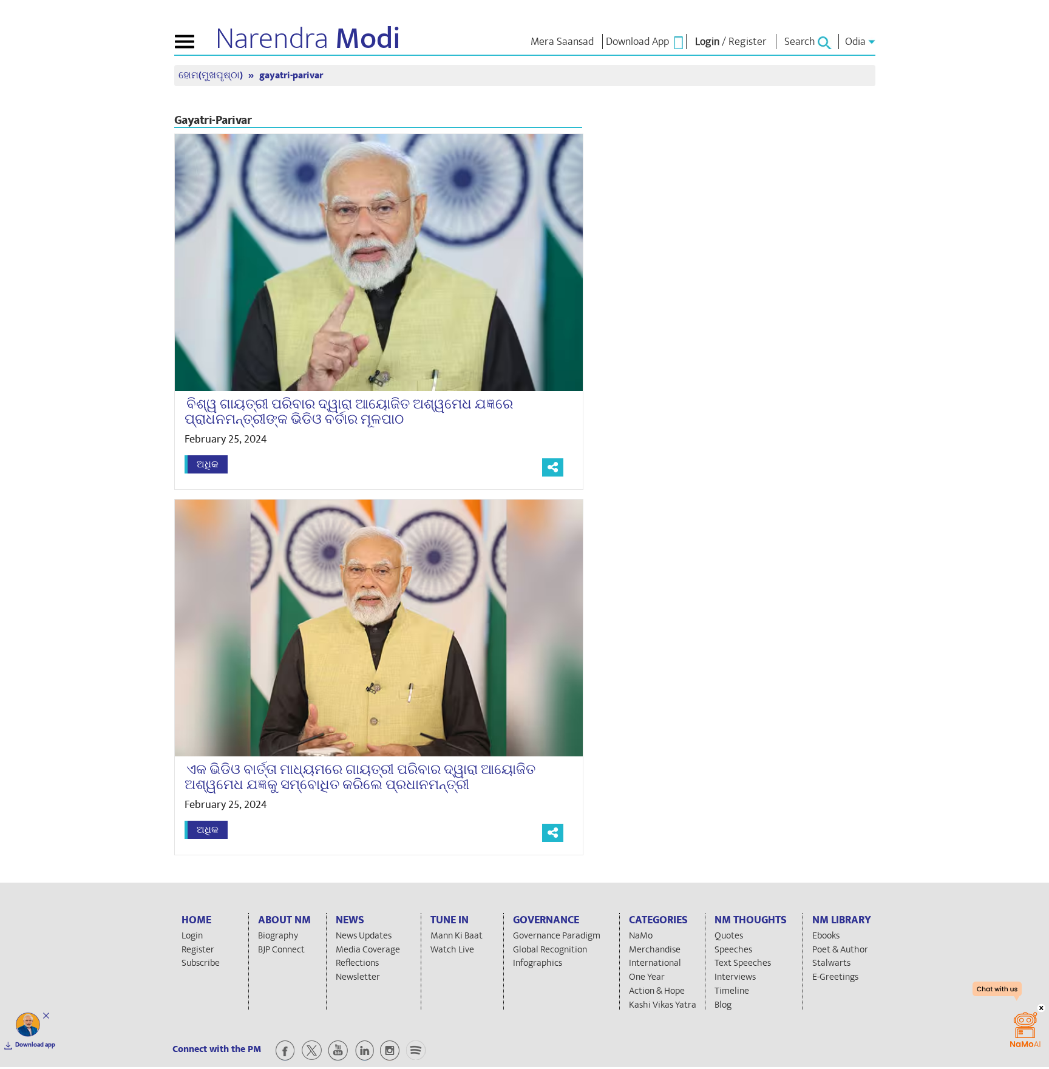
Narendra (308, 39)
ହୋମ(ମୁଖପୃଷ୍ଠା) (211, 75)
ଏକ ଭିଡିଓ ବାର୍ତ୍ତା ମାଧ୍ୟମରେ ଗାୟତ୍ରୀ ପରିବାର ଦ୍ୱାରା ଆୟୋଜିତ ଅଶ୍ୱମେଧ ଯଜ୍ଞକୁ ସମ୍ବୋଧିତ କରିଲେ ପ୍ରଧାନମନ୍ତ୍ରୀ (360, 777)
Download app (35, 1044)
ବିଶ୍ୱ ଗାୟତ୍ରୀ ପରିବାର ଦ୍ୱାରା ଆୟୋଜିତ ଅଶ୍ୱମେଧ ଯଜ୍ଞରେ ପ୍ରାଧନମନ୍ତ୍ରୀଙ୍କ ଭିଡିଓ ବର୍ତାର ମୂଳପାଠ (349, 412)
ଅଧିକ (208, 464)
